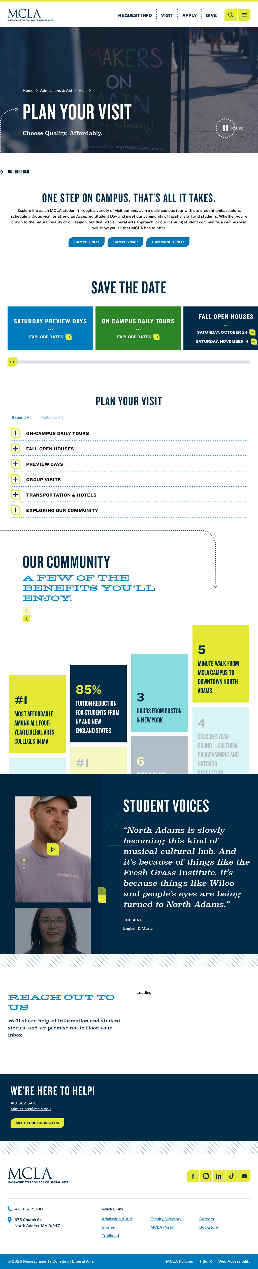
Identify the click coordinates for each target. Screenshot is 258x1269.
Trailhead (110, 1235)
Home (28, 90)
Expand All (21, 417)
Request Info (135, 15)
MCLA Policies (179, 1261)
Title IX (205, 1261)
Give (211, 15)
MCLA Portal (162, 1227)
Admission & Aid (117, 1218)
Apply (189, 15)
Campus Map (125, 242)
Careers (206, 1218)
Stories (108, 1227)
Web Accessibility (234, 1261)
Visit (167, 15)
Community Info (168, 242)
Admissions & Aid (56, 90)
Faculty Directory (165, 1218)
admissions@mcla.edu (31, 1108)
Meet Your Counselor (37, 1123)
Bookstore (208, 1227)
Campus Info (86, 242)
